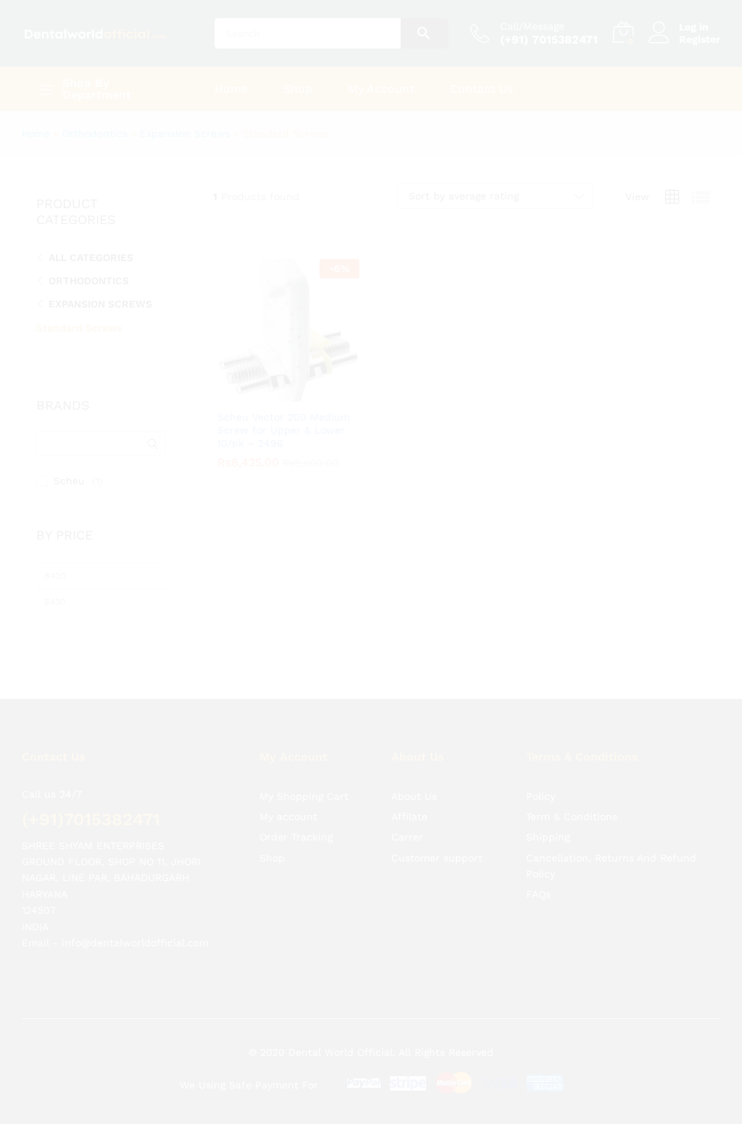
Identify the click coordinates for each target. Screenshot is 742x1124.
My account (288, 790)
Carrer (407, 811)
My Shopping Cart (304, 770)
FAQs (538, 868)
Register (699, 39)
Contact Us (481, 89)
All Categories (91, 257)
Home (231, 89)
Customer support (437, 832)
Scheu (69, 481)
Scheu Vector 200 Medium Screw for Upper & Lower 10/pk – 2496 (283, 430)
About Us (414, 770)
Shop (297, 89)
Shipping (548, 811)
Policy (540, 770)
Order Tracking (296, 811)
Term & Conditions (571, 790)
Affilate (409, 790)
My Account (381, 89)
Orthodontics (95, 133)
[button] (271, 393)
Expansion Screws (185, 133)
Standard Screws (79, 328)
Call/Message (532, 26)
